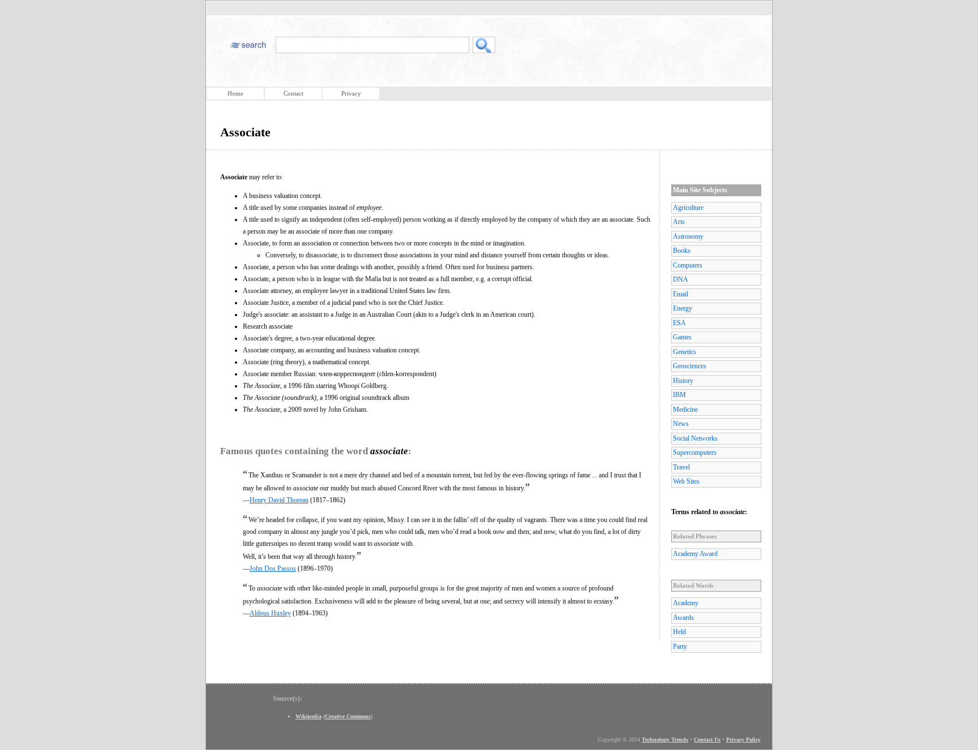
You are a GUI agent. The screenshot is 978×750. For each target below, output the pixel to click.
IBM (679, 395)
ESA (679, 323)
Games (682, 337)
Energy (682, 308)
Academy (685, 603)
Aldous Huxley (270, 613)
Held (679, 632)
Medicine (685, 409)
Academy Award (695, 554)
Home (235, 93)
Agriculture (688, 208)
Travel (681, 467)
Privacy (351, 93)
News (681, 424)
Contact (293, 93)
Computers (687, 265)
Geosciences (689, 366)
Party (680, 646)
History (683, 381)
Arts (679, 222)
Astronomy (688, 236)
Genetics (684, 352)
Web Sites (686, 481)
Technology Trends (665, 739)
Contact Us (707, 739)
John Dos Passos (273, 568)
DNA (680, 279)
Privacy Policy (743, 739)
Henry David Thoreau (279, 500)
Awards (683, 618)
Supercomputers (695, 452)
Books (681, 251)
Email (680, 294)
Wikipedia (308, 716)
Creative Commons (348, 716)
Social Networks (695, 438)
